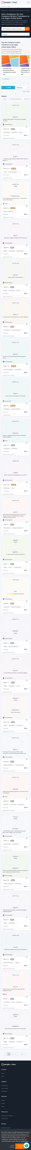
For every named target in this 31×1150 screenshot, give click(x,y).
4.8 (6, 682)
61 (22, 1054)
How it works (4, 1085)
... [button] (24, 132)
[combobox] (12, 29)
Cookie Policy (24, 1141)
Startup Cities (4, 1118)
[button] (28, 2)
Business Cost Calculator (7, 1115)
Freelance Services (5, 1127)
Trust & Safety (4, 1088)
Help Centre (4, 1091)
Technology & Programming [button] (15, 99)
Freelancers (4, 10)
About (2, 1073)
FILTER (9, 87)
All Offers (5, 79)
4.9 (6, 208)
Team (2, 1076)
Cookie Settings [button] (12, 1146)
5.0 (6, 129)
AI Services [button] (4, 99)
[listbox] (15, 66)
